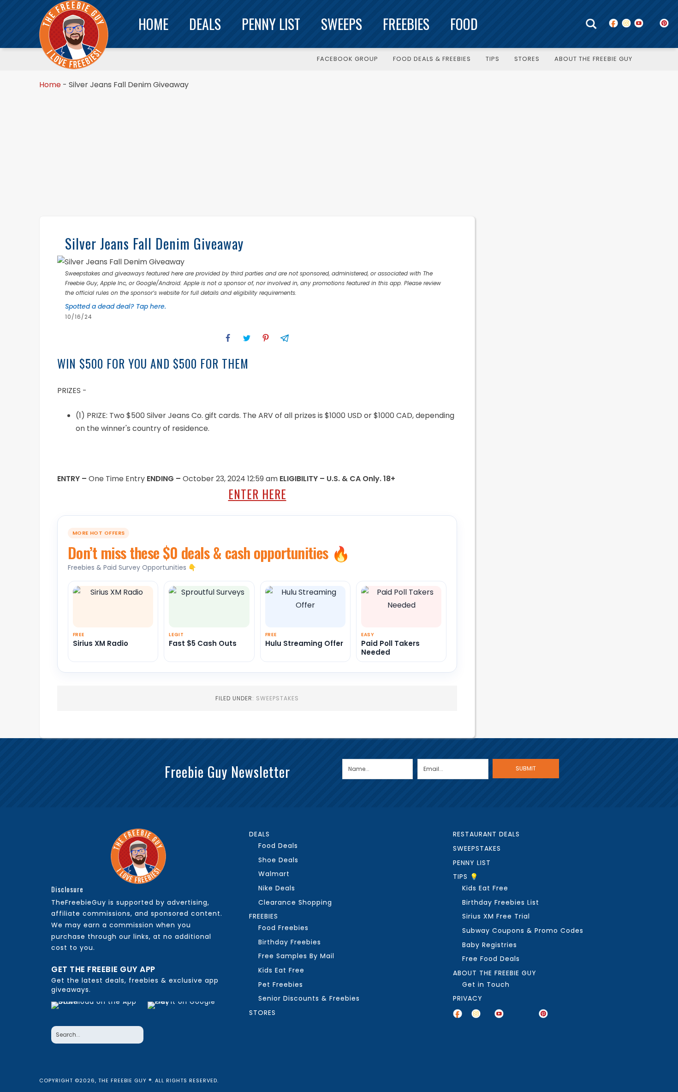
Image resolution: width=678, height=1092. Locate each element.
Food (464, 23)
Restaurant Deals (486, 834)
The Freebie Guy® (73, 34)
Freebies (406, 23)
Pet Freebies (280, 984)
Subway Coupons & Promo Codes (522, 930)
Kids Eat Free (281, 970)
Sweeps (341, 23)
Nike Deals (276, 888)
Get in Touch (486, 984)
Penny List (271, 23)
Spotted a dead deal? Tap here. (115, 306)
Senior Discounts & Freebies (309, 998)
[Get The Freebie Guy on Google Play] (184, 1011)
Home (153, 23)
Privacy (467, 998)
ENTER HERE (257, 493)
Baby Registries (489, 944)
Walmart (274, 873)
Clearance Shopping (295, 902)
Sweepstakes (277, 698)
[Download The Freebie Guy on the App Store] (96, 1011)
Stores (262, 1012)
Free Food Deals (491, 958)
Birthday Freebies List (500, 902)
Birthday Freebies (289, 942)
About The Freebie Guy (494, 973)
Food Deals (278, 845)
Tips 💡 (465, 876)
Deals (205, 23)
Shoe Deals (278, 860)
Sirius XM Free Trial (496, 916)
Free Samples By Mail (296, 956)
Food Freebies (283, 927)
